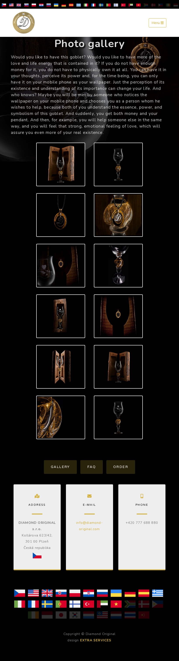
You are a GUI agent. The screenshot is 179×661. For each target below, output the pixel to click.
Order (120, 467)
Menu (156, 23)
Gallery (60, 467)
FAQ (91, 467)
